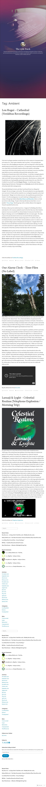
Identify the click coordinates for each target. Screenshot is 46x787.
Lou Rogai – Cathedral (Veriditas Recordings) (15, 112)
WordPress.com (5, 626)
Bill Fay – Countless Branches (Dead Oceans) (12, 542)
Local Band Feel (5, 608)
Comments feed (5, 624)
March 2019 (4, 597)
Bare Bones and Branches (27, 199)
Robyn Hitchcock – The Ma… (16, 552)
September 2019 (5, 586)
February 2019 (5, 599)
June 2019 (4, 591)
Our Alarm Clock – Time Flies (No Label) (20, 269)
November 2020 (5, 574)
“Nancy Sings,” (10, 203)
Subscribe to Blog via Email (9, 747)
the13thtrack (5, 260)
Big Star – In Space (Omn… (14, 556)
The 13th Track (23, 49)
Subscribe (5, 755)
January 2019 (4, 601)
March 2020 (4, 578)
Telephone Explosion (17, 520)
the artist (17, 388)
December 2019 (5, 582)
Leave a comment (19, 260)
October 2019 (4, 584)
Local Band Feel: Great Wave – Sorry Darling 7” (13, 540)
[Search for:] (10, 528)
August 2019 (4, 588)
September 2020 (5, 576)
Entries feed (4, 622)
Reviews (12, 260)
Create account (5, 618)
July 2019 (4, 589)
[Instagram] (7, 743)
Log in (3, 620)
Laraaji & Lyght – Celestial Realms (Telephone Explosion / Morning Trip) (21, 401)
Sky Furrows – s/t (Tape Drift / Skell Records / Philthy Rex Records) (18, 535)
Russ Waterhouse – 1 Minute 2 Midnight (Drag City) (14, 545)
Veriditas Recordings (17, 257)
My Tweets (4, 735)
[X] (3, 743)
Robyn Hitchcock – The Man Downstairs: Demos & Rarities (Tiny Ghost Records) (21, 537)
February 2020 (5, 580)
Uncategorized (5, 612)
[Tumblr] (5, 743)
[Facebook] (9, 743)
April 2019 (4, 595)
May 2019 (4, 593)
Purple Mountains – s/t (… (19, 566)
